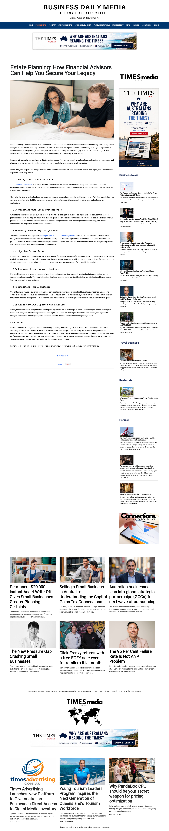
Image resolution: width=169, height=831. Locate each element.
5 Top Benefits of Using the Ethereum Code (135, 494)
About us (41, 691)
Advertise (107, 691)
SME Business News (65, 25)
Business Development (83, 25)
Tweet (59, 364)
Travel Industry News (102, 25)
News (128, 25)
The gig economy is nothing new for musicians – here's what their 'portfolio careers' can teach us (137, 467)
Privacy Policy (97, 691)
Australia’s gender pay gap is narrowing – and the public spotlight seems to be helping (137, 439)
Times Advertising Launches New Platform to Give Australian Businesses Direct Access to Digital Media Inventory (33, 799)
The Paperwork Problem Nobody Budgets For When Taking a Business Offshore (138, 194)
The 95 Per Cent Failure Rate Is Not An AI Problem (130, 656)
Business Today (117, 25)
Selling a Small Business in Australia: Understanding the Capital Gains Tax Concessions (83, 594)
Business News (41, 25)
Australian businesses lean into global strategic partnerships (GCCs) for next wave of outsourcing (132, 594)
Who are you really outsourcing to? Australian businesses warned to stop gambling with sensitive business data (138, 245)
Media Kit (122, 691)
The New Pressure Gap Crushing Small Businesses (31, 656)
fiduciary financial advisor (22, 184)
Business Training (15, 822)
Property (52, 25)
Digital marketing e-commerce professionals (61, 691)
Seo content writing (84, 691)
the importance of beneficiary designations (57, 235)
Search (156, 25)
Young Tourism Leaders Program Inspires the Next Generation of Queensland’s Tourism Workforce (81, 798)
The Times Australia (134, 691)
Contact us (32, 691)
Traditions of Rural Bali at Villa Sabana (133, 361)
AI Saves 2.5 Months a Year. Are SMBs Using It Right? (139, 219)
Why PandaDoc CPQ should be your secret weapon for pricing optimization (129, 794)
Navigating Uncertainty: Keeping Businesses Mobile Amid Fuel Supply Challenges (138, 298)
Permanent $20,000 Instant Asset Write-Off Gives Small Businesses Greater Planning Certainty (31, 596)
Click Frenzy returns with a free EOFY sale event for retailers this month (82, 658)
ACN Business (146, 25)
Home (31, 25)
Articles (136, 25)
